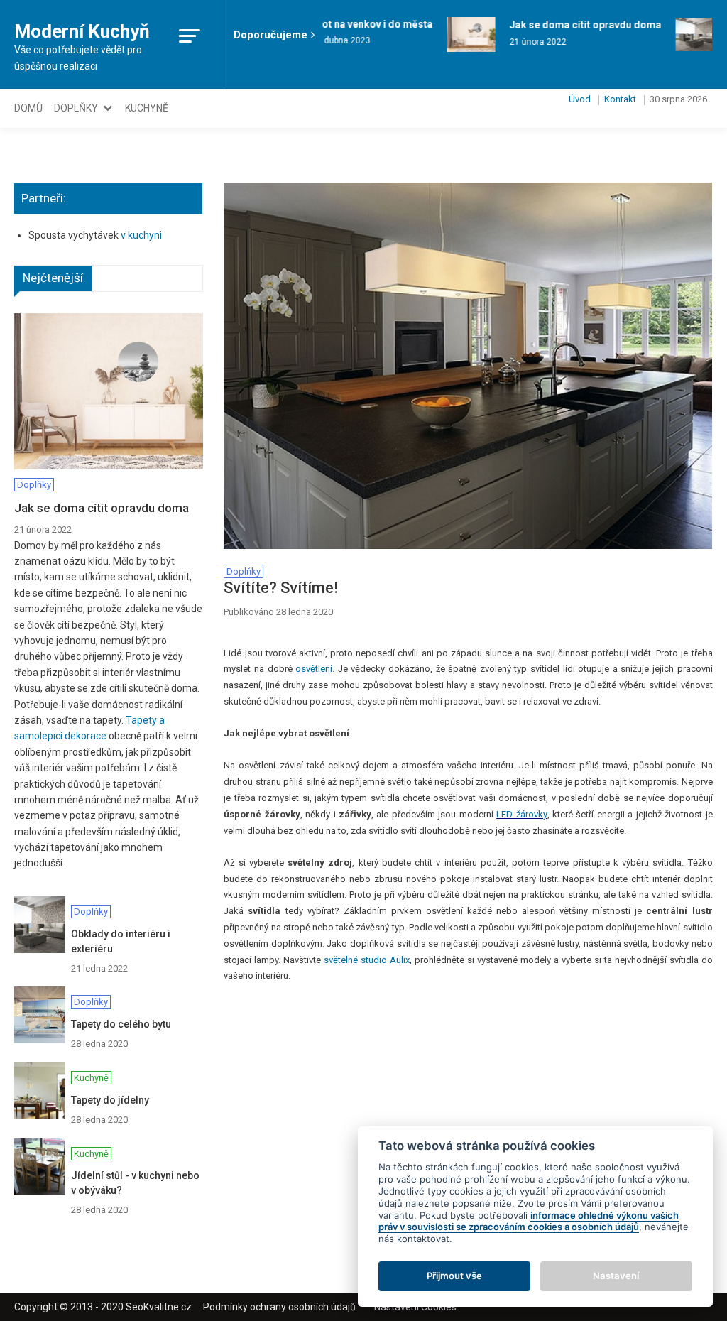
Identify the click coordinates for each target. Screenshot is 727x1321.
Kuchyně (146, 108)
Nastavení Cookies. (416, 1306)
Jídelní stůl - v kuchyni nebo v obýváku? (135, 1183)
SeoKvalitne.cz (159, 1306)
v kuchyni (141, 235)
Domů (28, 108)
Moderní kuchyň (82, 31)
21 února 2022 (531, 42)
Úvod (580, 99)
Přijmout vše (454, 1275)
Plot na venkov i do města (365, 24)
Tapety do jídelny (110, 1100)
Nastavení (616, 1275)
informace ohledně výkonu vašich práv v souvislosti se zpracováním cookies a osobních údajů (528, 1221)
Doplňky (76, 108)
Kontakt (620, 99)
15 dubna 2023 (334, 40)
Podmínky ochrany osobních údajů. (280, 1306)
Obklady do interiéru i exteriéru (120, 941)
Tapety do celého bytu (121, 1024)
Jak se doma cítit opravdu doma (579, 25)
